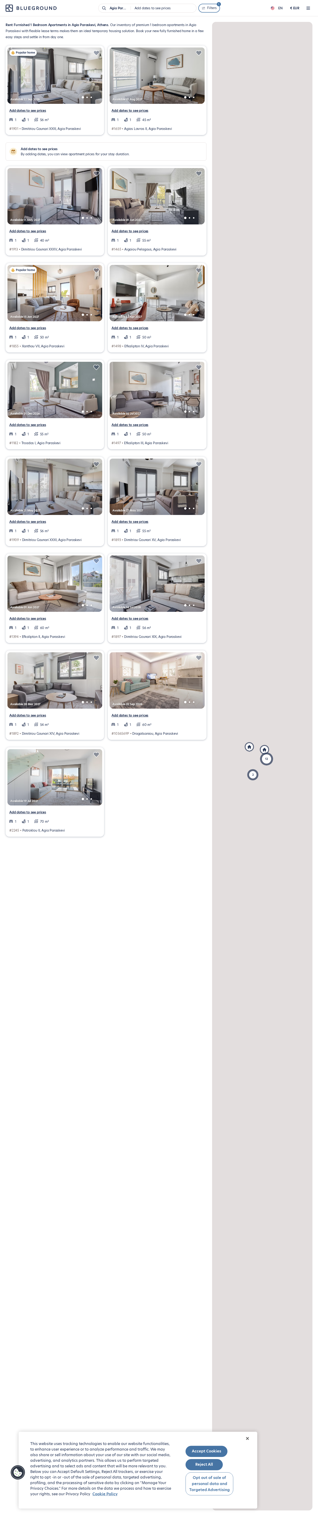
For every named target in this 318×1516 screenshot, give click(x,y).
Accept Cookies (206, 1451)
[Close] (247, 1438)
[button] (266, 758)
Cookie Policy (105, 1494)
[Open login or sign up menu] (308, 8)
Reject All (204, 1464)
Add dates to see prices (27, 110)
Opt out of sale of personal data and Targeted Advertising (209, 1483)
